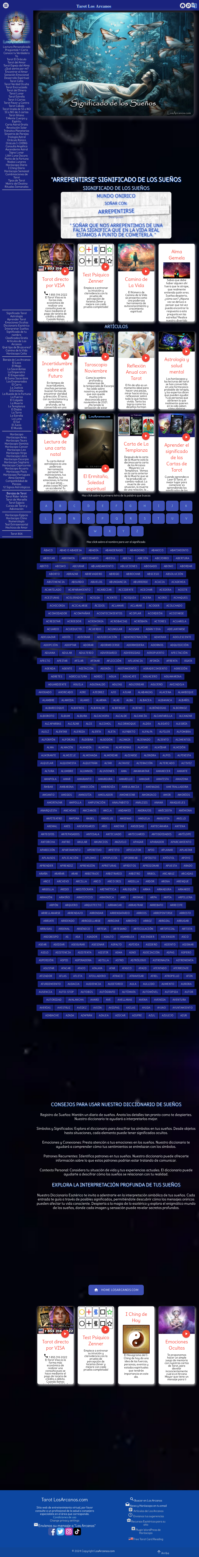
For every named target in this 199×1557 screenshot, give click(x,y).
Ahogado (45, 692)
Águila (78, 684)
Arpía (168, 897)
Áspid (64, 960)
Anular (82, 842)
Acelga (95, 597)
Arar (74, 873)
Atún (189, 976)
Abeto (44, 566)
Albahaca (165, 700)
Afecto (45, 660)
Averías (45, 1007)
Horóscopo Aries (16, 437)
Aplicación (70, 858)
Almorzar (111, 755)
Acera (147, 597)
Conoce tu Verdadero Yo (16, 54)
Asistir (103, 952)
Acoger (154, 605)
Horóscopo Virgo (16, 453)
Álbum (65, 716)
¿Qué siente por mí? (17, 68)
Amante (182, 771)
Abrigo (114, 574)
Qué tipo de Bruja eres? (16, 347)
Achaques (181, 597)
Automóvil (150, 992)
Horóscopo (16, 434)
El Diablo (16, 409)
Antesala (92, 834)
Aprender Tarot (16, 319)
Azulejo (168, 1015)
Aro (123, 897)
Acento (112, 597)
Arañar (59, 873)
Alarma (101, 700)
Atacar (66, 968)
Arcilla (81, 881)
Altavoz (124, 763)
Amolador (105, 794)
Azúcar (120, 1015)
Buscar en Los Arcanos (146, 1500)
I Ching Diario (16, 168)
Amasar (144, 779)
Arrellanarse (51, 913)
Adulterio (86, 652)
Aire (83, 692)
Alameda (67, 700)
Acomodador (57, 613)
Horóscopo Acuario (16, 468)
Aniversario (86, 826)
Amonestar (127, 794)
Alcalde (121, 716)
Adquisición (179, 645)
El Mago (16, 366)
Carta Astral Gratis (16, 124)
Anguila (144, 818)
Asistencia (63, 952)
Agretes (56, 676)
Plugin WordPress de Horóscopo (146, 1531)
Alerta (96, 731)
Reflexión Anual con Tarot (136, 372)
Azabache (52, 1015)
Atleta (77, 976)
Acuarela (179, 621)
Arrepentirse (163, 913)
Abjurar (78, 566)
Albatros (77, 708)
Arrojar (113, 921)
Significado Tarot (16, 313)
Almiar (143, 747)
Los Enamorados (16, 381)
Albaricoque (54, 708)
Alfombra (184, 731)
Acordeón (155, 613)
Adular (67, 652)
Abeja (127, 558)
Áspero (186, 952)
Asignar (188, 944)
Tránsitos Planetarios (16, 130)
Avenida (160, 999)
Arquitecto (92, 905)
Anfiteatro (54, 818)
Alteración (144, 763)
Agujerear (136, 684)
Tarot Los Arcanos (93, 6)
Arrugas (46, 928)
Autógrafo (107, 992)
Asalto (108, 936)
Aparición (47, 850)
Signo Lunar (16, 152)
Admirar (160, 637)
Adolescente (182, 637)
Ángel (90, 818)
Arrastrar (135, 905)
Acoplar (135, 613)
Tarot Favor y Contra (16, 102)
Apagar (138, 842)
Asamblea (127, 936)
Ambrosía (108, 787)
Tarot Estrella (17, 96)
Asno (132, 952)
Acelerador (74, 597)
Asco (185, 936)
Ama (124, 771)
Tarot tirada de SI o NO (17, 109)
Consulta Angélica (16, 146)
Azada (70, 1015)
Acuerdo (95, 629)
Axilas (130, 1007)
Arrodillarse (91, 921)
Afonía (155, 660)
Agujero (157, 684)
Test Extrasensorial (16, 524)
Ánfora (74, 818)
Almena (103, 747)
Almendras (123, 747)
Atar (112, 968)
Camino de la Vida (16, 350)
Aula (133, 984)
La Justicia (16, 387)
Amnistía (85, 794)
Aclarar (136, 605)
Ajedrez (98, 692)
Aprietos (129, 865)
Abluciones (128, 566)
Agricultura (78, 676)
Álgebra (87, 739)
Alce (89, 723)
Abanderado (114, 550)
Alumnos (86, 771)
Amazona (181, 779)
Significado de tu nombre (16, 333)
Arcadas (187, 873)
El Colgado (16, 400)
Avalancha (76, 999)
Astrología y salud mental (176, 365)
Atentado (160, 968)
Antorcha (48, 842)
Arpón (53, 905)
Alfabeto (128, 731)
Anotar (119, 826)
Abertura (182, 558)
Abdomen (68, 558)
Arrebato (156, 905)
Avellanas (125, 999)
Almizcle (69, 755)
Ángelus (107, 818)
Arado (188, 865)
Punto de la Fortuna (17, 158)
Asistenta (85, 952)
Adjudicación (107, 637)
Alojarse (131, 755)
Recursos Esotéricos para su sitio (146, 1523)
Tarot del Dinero (16, 90)
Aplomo (90, 858)
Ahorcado (65, 692)
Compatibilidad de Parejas (17, 482)
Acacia (160, 582)
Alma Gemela (16, 478)
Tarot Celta (16, 81)
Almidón (179, 747)
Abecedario (90, 558)
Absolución (174, 574)
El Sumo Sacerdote (16, 378)
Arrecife (176, 905)
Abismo (60, 566)
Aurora (186, 984)
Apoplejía (110, 858)
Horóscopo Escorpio (16, 459)
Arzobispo (51, 936)
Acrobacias (118, 621)
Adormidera (135, 645)
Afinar (95, 660)
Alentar (61, 731)
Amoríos (184, 794)
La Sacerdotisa (16, 369)
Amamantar (141, 771)
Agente (67, 668)
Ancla (107, 810)
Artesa (101, 928)
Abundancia (118, 582)
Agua (112, 676)
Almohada (90, 755)
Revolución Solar (16, 127)
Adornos (157, 645)
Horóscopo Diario (16, 165)
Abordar (186, 566)
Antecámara (159, 826)
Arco (97, 881)
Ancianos (89, 810)
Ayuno (161, 1007)
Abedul (111, 558)
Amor (167, 794)
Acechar (146, 589)
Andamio (124, 810)
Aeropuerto (155, 652)
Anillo (181, 818)
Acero (162, 597)
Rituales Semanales (16, 186)
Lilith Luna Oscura (16, 155)
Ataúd (143, 968)
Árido (64, 889)
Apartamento (71, 850)
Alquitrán (90, 763)
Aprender (46, 865)
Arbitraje (92, 873)
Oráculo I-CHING (16, 143)
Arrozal (164, 921)
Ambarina (66, 787)
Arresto (185, 913)
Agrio (98, 676)
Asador (92, 936)
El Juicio (16, 425)
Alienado (144, 739)
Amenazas (152, 787)
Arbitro (134, 873)
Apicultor (133, 850)
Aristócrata (84, 889)
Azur (183, 1015)
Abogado (150, 566)
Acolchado (174, 605)
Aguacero (150, 676)
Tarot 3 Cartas (16, 99)
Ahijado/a (177, 684)
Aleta (112, 731)
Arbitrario (114, 873)
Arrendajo (75, 913)
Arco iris (114, 881)
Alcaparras (53, 723)
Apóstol (169, 858)
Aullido (149, 984)
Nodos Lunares (16, 162)
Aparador (157, 842)
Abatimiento (179, 550)
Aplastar (186, 850)
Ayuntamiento (183, 1007)
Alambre (48, 700)
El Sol (16, 422)
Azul (152, 1015)
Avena (143, 999)
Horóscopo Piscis (16, 471)
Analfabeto (120, 802)
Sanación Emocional (16, 75)
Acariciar (104, 589)
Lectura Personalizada (16, 47)
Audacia (73, 984)
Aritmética (108, 889)
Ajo (113, 692)
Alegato (163, 723)
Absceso (153, 574)
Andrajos (144, 810)
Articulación (143, 928)
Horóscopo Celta (16, 353)
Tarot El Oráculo (16, 59)
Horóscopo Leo (16, 450)
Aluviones (107, 771)
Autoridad (54, 999)
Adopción (51, 645)
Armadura (164, 889)
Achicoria (57, 605)
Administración (135, 637)
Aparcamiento (181, 842)
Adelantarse (176, 629)
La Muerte (16, 403)
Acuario (53, 629)
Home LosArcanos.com (116, 1290)
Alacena (165, 692)
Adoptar (70, 645)
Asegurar (78, 944)
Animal (52, 826)
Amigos (66, 794)
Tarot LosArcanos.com (64, 1499)
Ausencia (45, 992)
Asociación (151, 952)
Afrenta (172, 660)
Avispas (114, 1007)
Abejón (143, 558)
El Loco (16, 363)
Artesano (120, 928)
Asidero (151, 944)
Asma (118, 952)
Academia (178, 582)
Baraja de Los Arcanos (16, 359)
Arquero (71, 905)
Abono (168, 566)
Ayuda (146, 1007)
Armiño (64, 897)
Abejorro (162, 558)
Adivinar (83, 637)
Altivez (186, 763)
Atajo (82, 968)
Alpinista (184, 755)
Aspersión (46, 960)
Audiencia (93, 984)
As (67, 936)
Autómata (129, 992)
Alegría (181, 723)
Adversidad (132, 652)
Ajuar (127, 692)
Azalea (103, 1015)
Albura (82, 716)
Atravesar (136, 976)
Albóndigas (157, 708)
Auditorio (115, 984)
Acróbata (141, 621)
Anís (67, 826)
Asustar (48, 968)
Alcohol (105, 723)
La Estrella (16, 415)
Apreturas (109, 865)
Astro (119, 960)
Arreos (141, 913)
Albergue (119, 708)
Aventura (179, 999)
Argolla (48, 889)
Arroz (147, 921)
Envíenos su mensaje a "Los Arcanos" (65, 1525)
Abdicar (49, 558)
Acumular (115, 629)
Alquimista (68, 763)
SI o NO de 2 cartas (16, 112)
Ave (108, 999)
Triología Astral (17, 137)
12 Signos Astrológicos (16, 487)
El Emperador (16, 375)
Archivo (63, 881)
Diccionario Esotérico (17, 325)
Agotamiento (127, 668)
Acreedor (74, 621)
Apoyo (186, 858)
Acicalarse (80, 605)
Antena (180, 826)
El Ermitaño (17, 391)
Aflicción (114, 660)
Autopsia (171, 992)
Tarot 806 (17, 533)
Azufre (137, 1015)
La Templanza (16, 406)
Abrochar (133, 574)
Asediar (59, 944)
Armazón (46, 897)
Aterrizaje (181, 968)
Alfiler (164, 731)
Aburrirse (140, 582)
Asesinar (98, 944)
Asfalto (116, 944)
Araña (43, 873)
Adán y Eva (153, 629)
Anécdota (165, 810)
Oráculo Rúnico (16, 140)
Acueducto (74, 629)
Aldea (147, 723)
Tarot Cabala (16, 106)
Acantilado (53, 589)
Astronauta (161, 960)
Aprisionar (151, 865)
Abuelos (96, 582)
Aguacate (129, 676)
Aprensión (87, 865)
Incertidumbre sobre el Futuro (57, 369)
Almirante (48, 755)
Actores (160, 621)
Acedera (165, 589)
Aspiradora (83, 960)
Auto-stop (66, 992)
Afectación (179, 652)
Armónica (107, 897)
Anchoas (70, 810)
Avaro (94, 999)
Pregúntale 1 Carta (16, 50)
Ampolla (75, 802)
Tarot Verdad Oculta (16, 84)
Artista (187, 928)
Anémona (185, 810)
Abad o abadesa (71, 550)
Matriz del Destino (17, 183)
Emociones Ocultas (16, 322)
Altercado (167, 763)
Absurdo (78, 582)
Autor (189, 992)
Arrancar (115, 905)
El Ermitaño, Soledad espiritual (95, 482)
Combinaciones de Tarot (16, 175)
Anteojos (47, 834)
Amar (66, 779)
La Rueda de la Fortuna (16, 394)
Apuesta (171, 865)
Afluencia (135, 660)
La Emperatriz (16, 372)
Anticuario (136, 834)
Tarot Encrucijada (16, 87)
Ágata (188, 660)
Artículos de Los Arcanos (16, 342)
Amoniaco (149, 794)
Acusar (134, 629)
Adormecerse (110, 645)
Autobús (87, 992)
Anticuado (113, 834)
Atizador (45, 976)
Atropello (172, 976)
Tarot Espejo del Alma (16, 65)
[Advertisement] (17, 249)
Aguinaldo (97, 684)
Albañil (184, 700)
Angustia (163, 818)
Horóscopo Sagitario (16, 462)
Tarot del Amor (17, 62)
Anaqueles (177, 802)
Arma (146, 889)
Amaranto (84, 779)
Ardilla (133, 881)
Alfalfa (147, 731)
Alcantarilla (163, 716)
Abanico (157, 550)
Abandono (137, 550)
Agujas (117, 684)
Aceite (183, 589)
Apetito (114, 850)
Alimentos (183, 739)
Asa (77, 936)
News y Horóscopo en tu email (146, 1505)
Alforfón (48, 739)
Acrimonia (96, 621)
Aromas (138, 897)
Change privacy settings (64, 1520)
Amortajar (54, 802)
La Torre (16, 412)
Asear (42, 944)
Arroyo (131, 921)
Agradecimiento (155, 668)
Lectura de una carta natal (55, 448)
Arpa (153, 897)
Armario (184, 889)
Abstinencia (56, 582)
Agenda (50, 668)
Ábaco (48, 550)
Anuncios (101, 842)
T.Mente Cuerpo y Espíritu (16, 120)
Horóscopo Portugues (16, 474)
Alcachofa (101, 716)
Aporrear (131, 858)
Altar (108, 763)
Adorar (88, 645)
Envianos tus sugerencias (146, 1516)
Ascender (147, 936)
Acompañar (82, 613)
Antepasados (70, 834)
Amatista (162, 779)
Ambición (87, 787)
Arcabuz (168, 873)
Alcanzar (185, 716)
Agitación (86, 668)
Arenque (182, 881)
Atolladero (97, 976)
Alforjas (68, 739)
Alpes (167, 755)
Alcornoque (127, 723)
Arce (46, 881)
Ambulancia (130, 787)
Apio (151, 850)
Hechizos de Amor (16, 527)
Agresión (180, 668)
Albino (137, 708)
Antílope (184, 834)
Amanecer (163, 771)
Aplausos (48, 858)
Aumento (167, 984)
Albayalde (98, 708)
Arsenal (64, 928)
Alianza (124, 739)
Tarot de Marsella (16, 499)
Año (104, 826)
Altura (49, 771)
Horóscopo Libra (16, 456)
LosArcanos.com (104, 1551)
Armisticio (85, 897)
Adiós (66, 637)
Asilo (45, 952)
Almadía (86, 747)
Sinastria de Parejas (16, 134)
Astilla (103, 960)
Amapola (50, 779)
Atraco (118, 976)
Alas (116, 700)
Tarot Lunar (16, 93)
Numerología (16, 521)
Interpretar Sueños (17, 328)
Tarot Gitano (16, 115)
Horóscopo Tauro (16, 440)
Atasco (127, 968)
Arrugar (183, 921)
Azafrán (86, 1015)
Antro (66, 842)
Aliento (163, 739)
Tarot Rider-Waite (16, 496)
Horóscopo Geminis (16, 443)
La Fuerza (16, 397)
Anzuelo (121, 842)
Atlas (63, 976)
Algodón (106, 739)
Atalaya (97, 968)
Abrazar (72, 574)
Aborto (54, 574)
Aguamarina (172, 676)
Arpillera (185, 897)
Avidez (81, 1007)
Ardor (150, 881)
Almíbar (160, 747)
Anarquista (48, 810)
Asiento (170, 944)
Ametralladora (177, 787)
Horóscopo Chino (16, 518)
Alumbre (67, 771)
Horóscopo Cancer (16, 446)
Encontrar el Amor (16, 71)
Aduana (50, 652)
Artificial (167, 928)
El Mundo (16, 428)
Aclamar (118, 605)
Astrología (16, 316)
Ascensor (168, 936)
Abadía (94, 550)
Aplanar (167, 850)
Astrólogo (138, 960)
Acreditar (53, 621)
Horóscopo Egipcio (16, 515)
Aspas (171, 952)
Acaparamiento (79, 589)
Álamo (84, 700)
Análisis (141, 802)
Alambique (186, 692)
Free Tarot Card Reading (148, 1539)
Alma (50, 747)
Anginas (126, 818)
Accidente (126, 589)
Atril (154, 976)
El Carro (17, 384)
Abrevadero (93, 574)
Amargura (105, 779)
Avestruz (63, 1007)
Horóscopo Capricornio (16, 465)
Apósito (150, 858)
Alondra (150, 755)
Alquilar (46, 763)
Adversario (108, 652)
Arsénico (83, 928)
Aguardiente (57, 684)
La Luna (17, 418)
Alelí (45, 731)
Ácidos (100, 605)
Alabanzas (145, 692)
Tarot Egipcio (16, 502)
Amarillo (125, 779)
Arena (165, 881)
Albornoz (180, 708)
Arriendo (68, 921)
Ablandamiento (102, 566)
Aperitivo (94, 850)
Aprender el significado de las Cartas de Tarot (176, 457)
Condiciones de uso (64, 1517)
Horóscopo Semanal (16, 171)
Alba (129, 700)
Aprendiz (66, 865)
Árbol (151, 873)
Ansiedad (137, 826)
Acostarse (176, 613)
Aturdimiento (51, 984)
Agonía (105, 668)
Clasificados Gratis (16, 338)
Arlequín (129, 889)
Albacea (146, 700)
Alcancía (140, 716)
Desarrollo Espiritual (16, 78)
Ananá (158, 802)
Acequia (130, 597)
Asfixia (134, 944)
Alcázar (73, 723)
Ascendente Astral (16, 149)
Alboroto (47, 716)
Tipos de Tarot (16, 180)
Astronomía (184, 960)
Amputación (96, 802)
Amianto (48, 794)
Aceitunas (52, 597)
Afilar (79, 660)
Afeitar (62, 660)
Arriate (48, 921)
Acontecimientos (109, 613)
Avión (97, 1007)
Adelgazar (48, 637)
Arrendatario (120, 913)
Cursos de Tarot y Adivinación (16, 507)
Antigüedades (162, 834)
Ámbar (48, 787)
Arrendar (96, 913)
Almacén (67, 747)
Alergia (79, 731)
